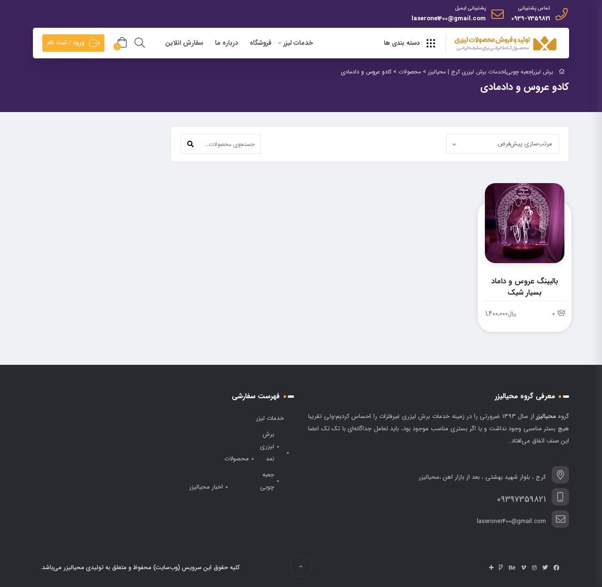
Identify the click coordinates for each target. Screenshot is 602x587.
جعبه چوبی (267, 481)
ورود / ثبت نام (66, 43)
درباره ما (226, 43)
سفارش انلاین (184, 43)
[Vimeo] (523, 567)
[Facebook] (556, 567)
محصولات (236, 459)
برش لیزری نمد (267, 446)
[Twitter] (545, 567)
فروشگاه (260, 43)
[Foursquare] (501, 567)
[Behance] (512, 567)
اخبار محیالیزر (206, 487)
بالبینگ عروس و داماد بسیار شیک (524, 286)
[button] (190, 144)
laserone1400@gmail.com (449, 19)
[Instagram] (534, 567)
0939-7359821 (530, 19)
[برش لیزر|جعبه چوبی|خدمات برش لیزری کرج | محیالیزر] (506, 43)
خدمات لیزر (298, 43)
